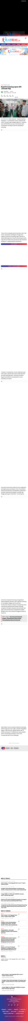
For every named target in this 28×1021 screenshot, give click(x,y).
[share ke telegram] (10, 97)
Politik (13, 44)
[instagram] (15, 1005)
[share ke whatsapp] (8, 97)
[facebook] (9, 1005)
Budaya (23, 44)
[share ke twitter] (5, 97)
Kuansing (16, 748)
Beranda (3, 44)
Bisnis (18, 44)
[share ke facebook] (2, 97)
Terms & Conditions (8, 1013)
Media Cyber (6, 1011)
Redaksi (16, 1009)
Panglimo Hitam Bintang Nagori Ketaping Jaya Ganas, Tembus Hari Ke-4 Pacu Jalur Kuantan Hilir (9, 924)
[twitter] (12, 1005)
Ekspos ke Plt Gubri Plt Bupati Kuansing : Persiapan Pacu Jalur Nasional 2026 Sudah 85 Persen (8, 948)
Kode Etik (22, 1009)
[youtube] (18, 1005)
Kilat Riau (6, 91)
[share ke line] (13, 97)
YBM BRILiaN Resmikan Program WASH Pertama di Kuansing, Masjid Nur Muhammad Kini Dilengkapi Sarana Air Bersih (8, 940)
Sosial (8, 84)
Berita (8, 44)
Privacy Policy (20, 1013)
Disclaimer (21, 1011)
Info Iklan (13, 1011)
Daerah (7, 748)
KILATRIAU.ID (4, 119)
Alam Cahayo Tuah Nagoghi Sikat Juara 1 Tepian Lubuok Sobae (9, 916)
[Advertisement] (14, 17)
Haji (12, 748)
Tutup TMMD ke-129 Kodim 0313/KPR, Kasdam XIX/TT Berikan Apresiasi (9, 931)
